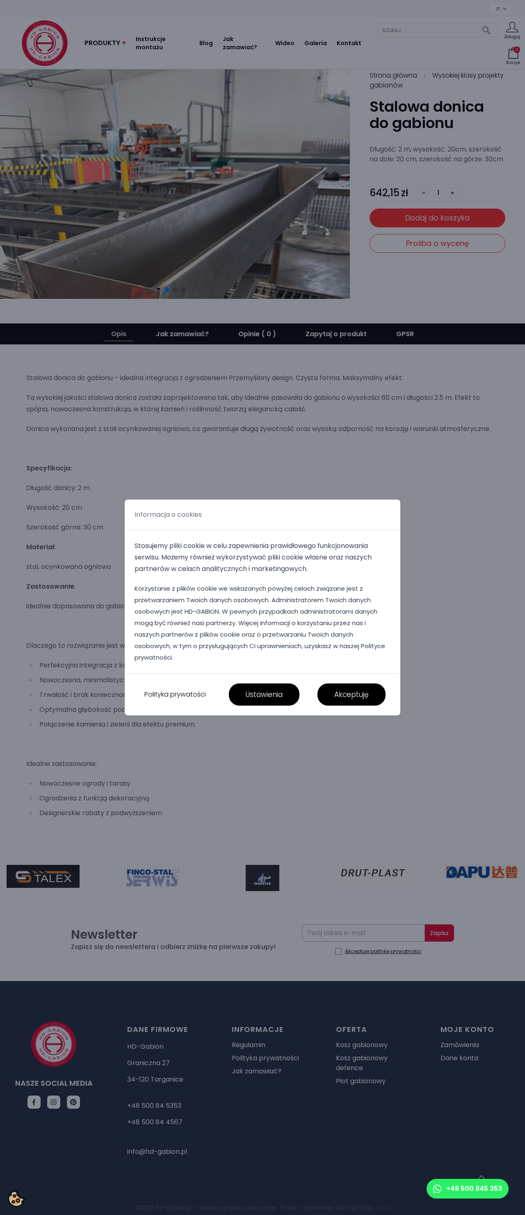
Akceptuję (351, 694)
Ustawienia (264, 694)
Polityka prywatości (175, 694)
